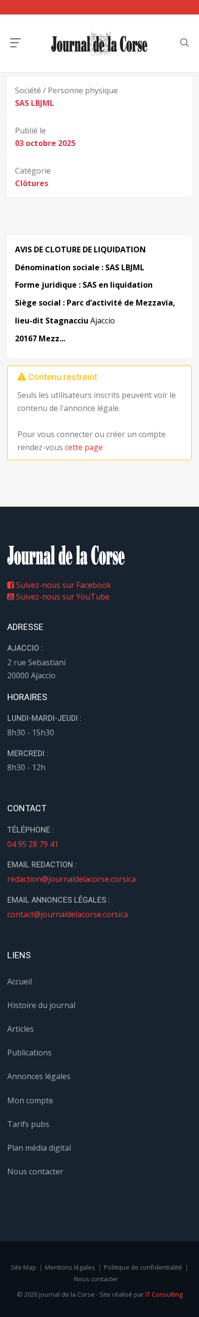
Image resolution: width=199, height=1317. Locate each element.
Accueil (19, 981)
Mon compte (30, 1100)
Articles (20, 1029)
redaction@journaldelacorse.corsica (71, 879)
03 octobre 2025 (45, 143)
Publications (29, 1052)
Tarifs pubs (28, 1124)
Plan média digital (39, 1147)
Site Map (23, 1267)
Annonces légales (39, 1076)
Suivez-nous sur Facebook (62, 585)
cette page (84, 447)
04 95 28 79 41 (32, 844)
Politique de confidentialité (143, 1267)
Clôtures (31, 183)
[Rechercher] (184, 43)
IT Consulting (164, 1294)
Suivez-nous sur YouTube (62, 596)
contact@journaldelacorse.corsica (67, 914)
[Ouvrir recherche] (15, 43)
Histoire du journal (41, 1005)
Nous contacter (35, 1171)
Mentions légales (70, 1267)
